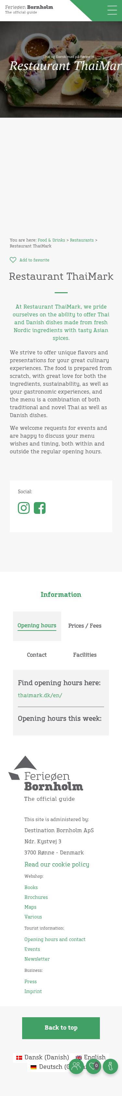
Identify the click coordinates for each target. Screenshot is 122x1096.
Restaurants (82, 241)
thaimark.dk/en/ (40, 695)
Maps (30, 907)
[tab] (37, 626)
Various (33, 917)
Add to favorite (34, 260)
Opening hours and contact (55, 939)
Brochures (36, 897)
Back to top (61, 1028)
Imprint (33, 991)
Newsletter (37, 959)
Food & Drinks (51, 241)
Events (32, 949)
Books (31, 887)
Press (30, 982)
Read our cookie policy (56, 865)
